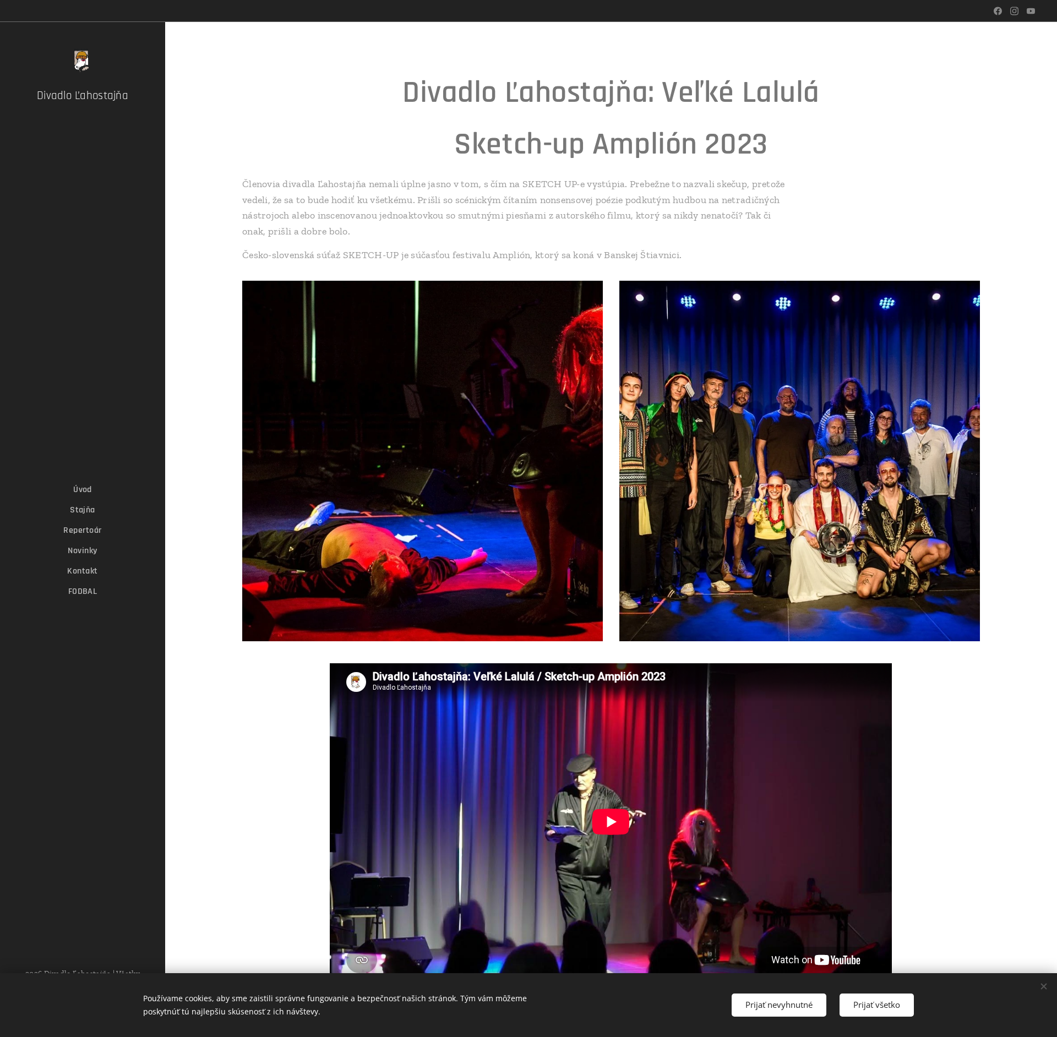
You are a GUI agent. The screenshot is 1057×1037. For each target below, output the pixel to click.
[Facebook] (998, 11)
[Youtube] (1031, 11)
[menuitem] (82, 489)
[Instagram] (1014, 11)
